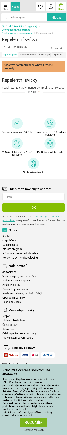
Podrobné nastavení (33, 429)
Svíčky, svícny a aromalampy (17, 33)
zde (31, 415)
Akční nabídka (16, 26)
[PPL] (48, 355)
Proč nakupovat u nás (15, 289)
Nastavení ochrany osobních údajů (22, 293)
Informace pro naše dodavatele (20, 253)
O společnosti (10, 240)
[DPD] (35, 355)
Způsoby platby (11, 284)
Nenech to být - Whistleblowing (20, 257)
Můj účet (7, 316)
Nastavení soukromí (14, 409)
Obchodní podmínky (13, 297)
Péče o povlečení (11, 302)
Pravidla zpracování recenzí (18, 337)
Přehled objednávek (13, 320)
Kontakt (7, 236)
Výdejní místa (10, 244)
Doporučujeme (9, 54)
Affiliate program (12, 249)
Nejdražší (57, 54)
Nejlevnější (44, 54)
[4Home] (4, 26)
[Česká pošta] (25, 355)
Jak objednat (9, 272)
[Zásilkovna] (11, 355)
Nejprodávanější (28, 54)
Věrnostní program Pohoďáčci (19, 276)
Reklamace (8, 329)
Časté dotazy (10, 325)
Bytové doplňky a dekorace (16, 29)
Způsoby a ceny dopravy (16, 280)
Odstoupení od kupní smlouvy (19, 333)
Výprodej (32, 26)
